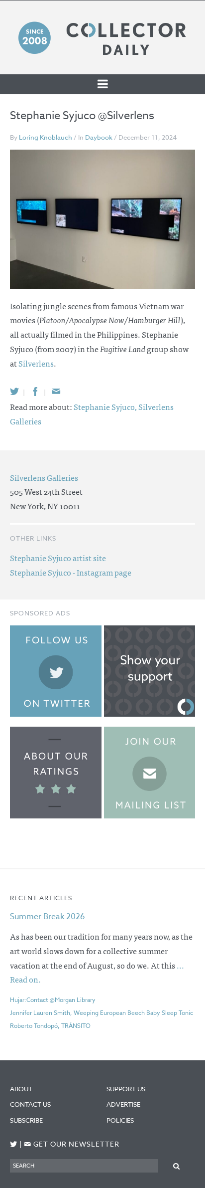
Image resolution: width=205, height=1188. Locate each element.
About (21, 1088)
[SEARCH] (176, 1165)
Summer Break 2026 (47, 917)
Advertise (123, 1104)
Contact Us (30, 1104)
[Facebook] (35, 391)
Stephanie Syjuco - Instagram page (70, 572)
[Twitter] (14, 391)
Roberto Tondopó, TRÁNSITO (50, 1025)
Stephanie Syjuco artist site (58, 557)
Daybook (98, 137)
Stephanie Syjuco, (106, 406)
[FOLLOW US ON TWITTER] (13, 1144)
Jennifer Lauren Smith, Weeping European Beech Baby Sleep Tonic (101, 1012)
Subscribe (26, 1120)
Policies (120, 1120)
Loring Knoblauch (45, 137)
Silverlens (36, 363)
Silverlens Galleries (44, 477)
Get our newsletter (71, 1144)
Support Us (125, 1088)
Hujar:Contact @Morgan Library (53, 999)
